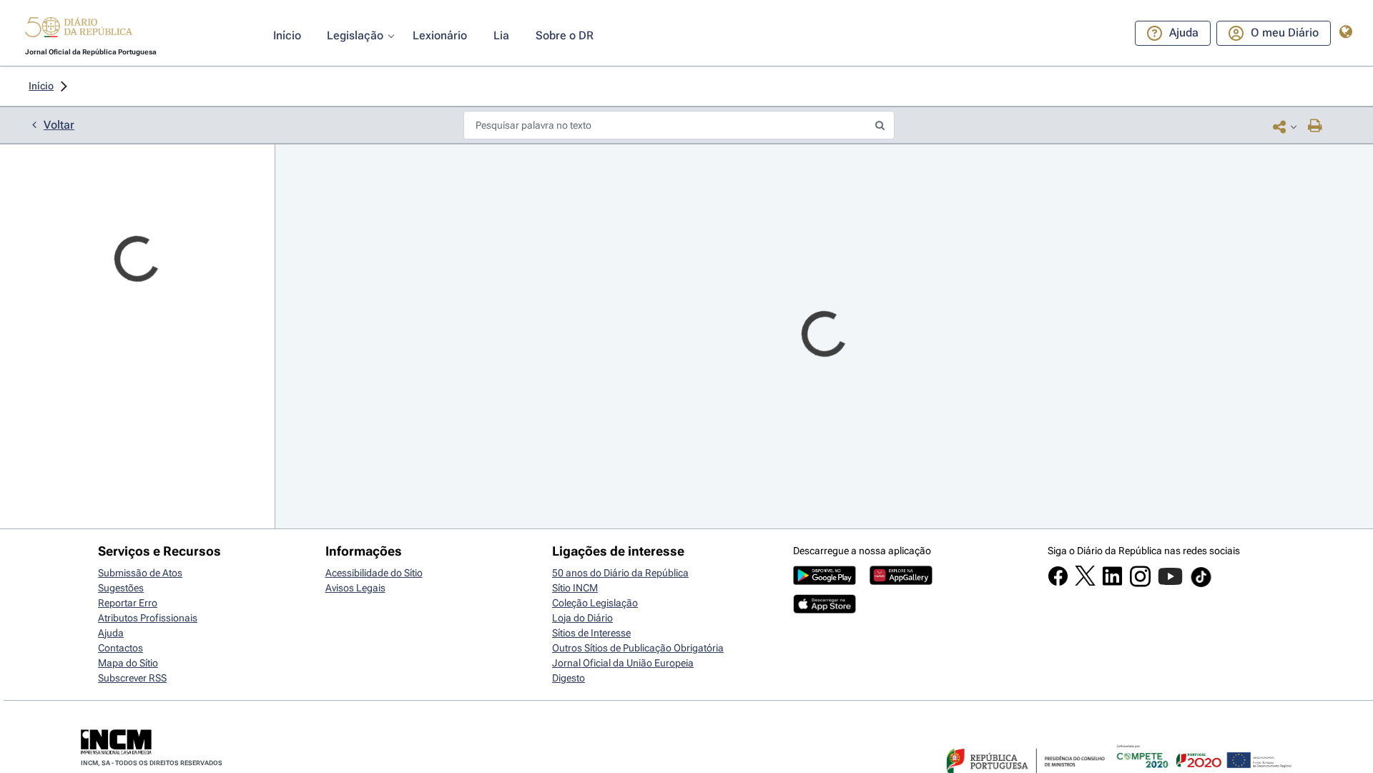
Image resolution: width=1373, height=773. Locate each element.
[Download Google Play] (824, 581)
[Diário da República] (78, 30)
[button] (78, 29)
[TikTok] (1201, 585)
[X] (1085, 582)
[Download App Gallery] (901, 581)
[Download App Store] (824, 610)
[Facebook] (1058, 583)
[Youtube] (1170, 583)
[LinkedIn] (1112, 583)
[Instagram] (1140, 583)
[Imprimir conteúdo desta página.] (1315, 126)
